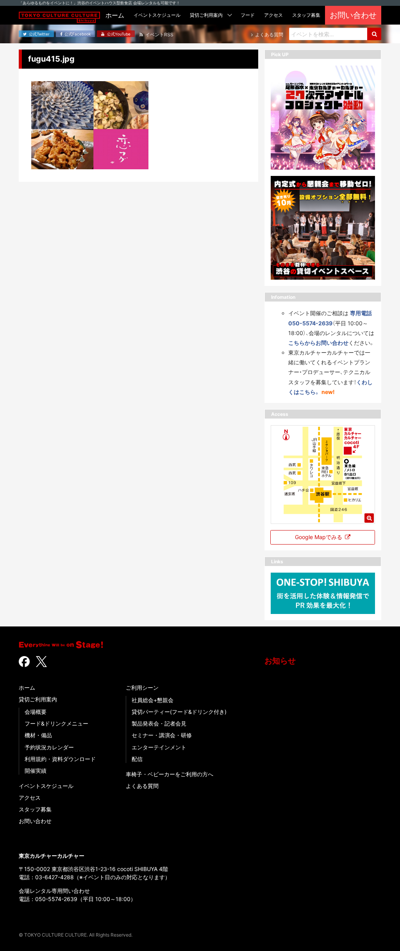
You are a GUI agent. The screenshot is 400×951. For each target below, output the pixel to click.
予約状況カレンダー (49, 747)
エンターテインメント (159, 747)
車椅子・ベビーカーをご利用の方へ (169, 774)
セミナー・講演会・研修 (162, 735)
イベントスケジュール (46, 785)
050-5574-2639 (56, 899)
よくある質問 (142, 785)
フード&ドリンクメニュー (56, 723)
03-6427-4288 (54, 877)
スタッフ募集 (35, 809)
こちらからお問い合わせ (318, 342)
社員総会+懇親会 (152, 700)
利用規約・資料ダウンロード (60, 759)
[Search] (374, 34)
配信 (137, 759)
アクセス (30, 797)
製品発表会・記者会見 (159, 723)
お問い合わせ (35, 821)
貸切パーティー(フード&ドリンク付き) (179, 711)
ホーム (27, 687)
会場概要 (35, 711)
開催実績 (35, 770)
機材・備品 (38, 735)
